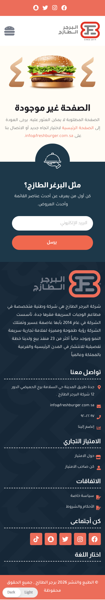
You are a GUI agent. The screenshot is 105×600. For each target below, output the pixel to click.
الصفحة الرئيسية (78, 128)
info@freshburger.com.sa (49, 136)
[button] (20, 593)
